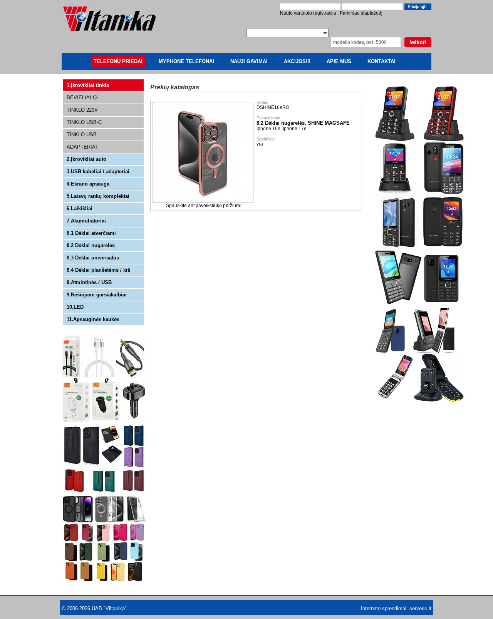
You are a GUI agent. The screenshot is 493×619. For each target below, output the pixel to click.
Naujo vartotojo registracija (308, 13)
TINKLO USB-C (84, 122)
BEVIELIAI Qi (82, 97)
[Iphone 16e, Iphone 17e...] (204, 201)
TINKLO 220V (82, 110)
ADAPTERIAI (82, 147)
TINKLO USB (82, 134)
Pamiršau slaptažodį (361, 13)
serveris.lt (420, 608)
